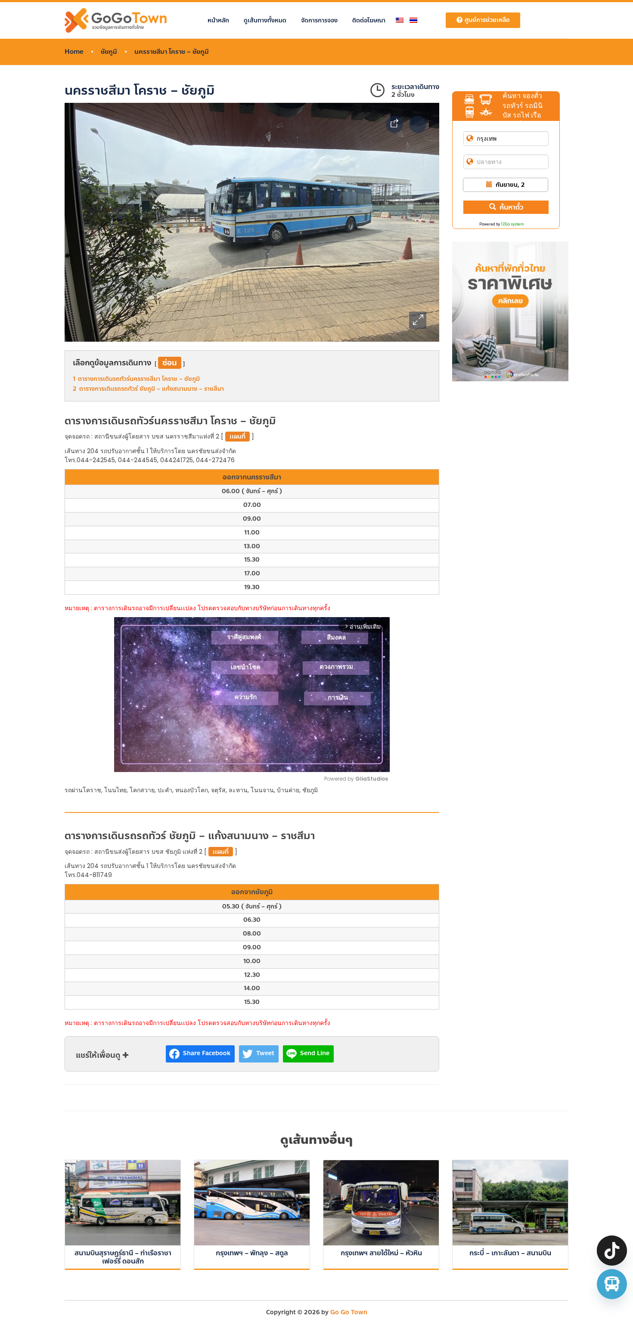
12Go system (512, 224)
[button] (417, 320)
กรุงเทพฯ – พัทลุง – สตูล (252, 1253)
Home (74, 51)
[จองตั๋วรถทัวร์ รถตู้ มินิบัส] (612, 1284)
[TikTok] (612, 1250)
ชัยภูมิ (109, 51)
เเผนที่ (237, 436)
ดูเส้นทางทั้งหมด (265, 20)
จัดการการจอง (319, 20)
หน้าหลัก (218, 20)
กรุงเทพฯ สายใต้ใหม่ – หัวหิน (381, 1253)
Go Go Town (348, 1312)
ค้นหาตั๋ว (511, 207)
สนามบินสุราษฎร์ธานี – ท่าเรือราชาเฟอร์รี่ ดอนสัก (122, 1257)
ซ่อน (169, 363)
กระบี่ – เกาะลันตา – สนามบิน (510, 1253)
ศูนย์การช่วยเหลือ (487, 20)
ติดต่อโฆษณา (368, 20)
